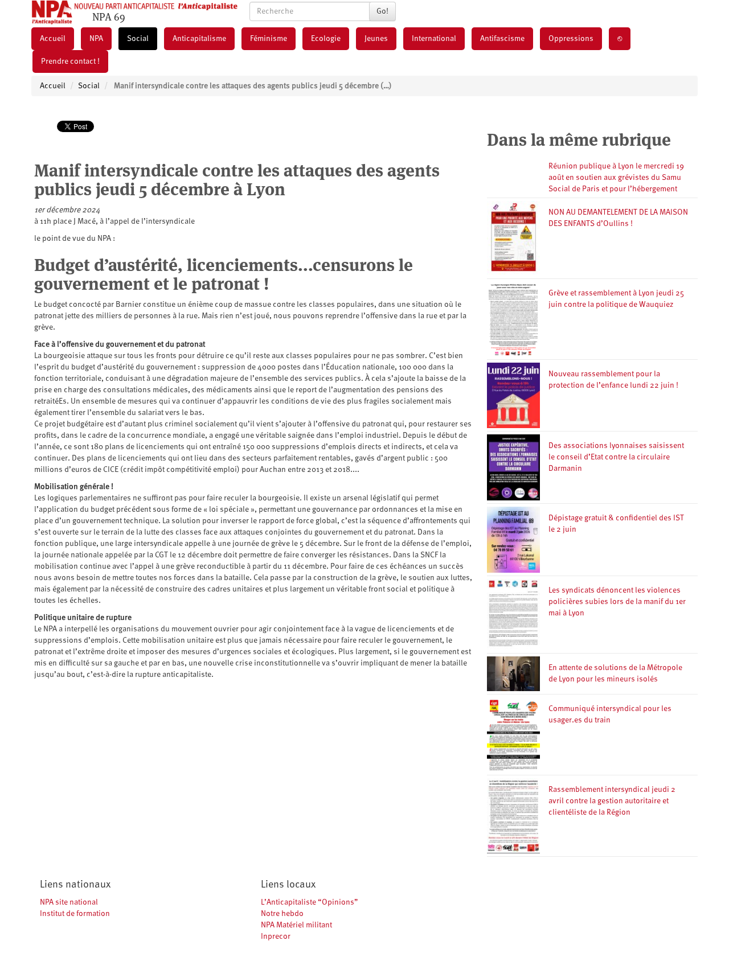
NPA (96, 39)
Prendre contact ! (70, 61)
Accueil (52, 39)
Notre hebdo (282, 914)
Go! (382, 11)
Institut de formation (75, 914)
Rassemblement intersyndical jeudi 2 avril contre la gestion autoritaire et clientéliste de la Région (611, 801)
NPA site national (69, 902)
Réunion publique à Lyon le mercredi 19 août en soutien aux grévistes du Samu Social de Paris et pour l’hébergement (616, 177)
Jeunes (376, 39)
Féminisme (268, 39)
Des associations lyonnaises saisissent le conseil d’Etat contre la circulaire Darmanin (616, 457)
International (434, 39)
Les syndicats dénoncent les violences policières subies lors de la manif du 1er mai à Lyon (617, 601)
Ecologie (326, 39)
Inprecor (275, 936)
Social (138, 39)
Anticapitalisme (199, 39)
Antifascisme (502, 39)
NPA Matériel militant (296, 925)
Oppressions (570, 39)
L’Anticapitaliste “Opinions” (309, 902)
